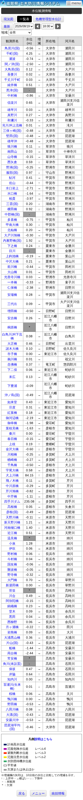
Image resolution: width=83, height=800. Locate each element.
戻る (21, 793)
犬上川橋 (12, 475)
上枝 (12, 444)
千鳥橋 (12, 465)
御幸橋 (12, 423)
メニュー (38, 793)
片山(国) (12, 643)
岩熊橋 (12, 632)
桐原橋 (12, 327)
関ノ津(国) (12, 64)
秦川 (12, 433)
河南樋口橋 (12, 527)
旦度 (12, 407)
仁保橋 (12, 287)
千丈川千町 (12, 79)
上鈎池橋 (12, 256)
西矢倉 (12, 162)
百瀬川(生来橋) (12, 686)
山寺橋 (12, 157)
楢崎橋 (12, 460)
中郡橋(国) (12, 214)
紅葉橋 (12, 412)
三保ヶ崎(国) (12, 130)
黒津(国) (12, 90)
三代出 (12, 304)
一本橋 (12, 282)
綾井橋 (12, 85)
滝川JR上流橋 (12, 125)
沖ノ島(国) (12, 395)
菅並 (12, 590)
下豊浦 (12, 386)
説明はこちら (43, 739)
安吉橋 (12, 318)
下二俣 (12, 370)
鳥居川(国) (12, 48)
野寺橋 (12, 574)
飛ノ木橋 (12, 480)
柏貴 (12, 198)
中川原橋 (12, 486)
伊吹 (12, 548)
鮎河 (12, 177)
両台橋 (12, 653)
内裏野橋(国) (12, 240)
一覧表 (24, 19)
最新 (7, 26)
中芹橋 (12, 496)
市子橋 (12, 354)
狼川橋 (12, 146)
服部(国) (12, 172)
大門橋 (12, 580)
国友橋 (12, 564)
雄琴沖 (12, 141)
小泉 (12, 543)
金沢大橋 (12, 449)
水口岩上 (12, 188)
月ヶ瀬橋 (12, 627)
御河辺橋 (12, 418)
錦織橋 (12, 606)
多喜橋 (12, 219)
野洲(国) (12, 167)
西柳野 (12, 622)
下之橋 (12, 246)
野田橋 (12, 704)
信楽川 (12, 102)
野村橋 (12, 554)
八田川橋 (12, 709)
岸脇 (12, 674)
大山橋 (12, 272)
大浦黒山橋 (12, 637)
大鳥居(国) (12, 69)
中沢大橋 (12, 261)
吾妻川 (12, 74)
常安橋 (12, 658)
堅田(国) (12, 136)
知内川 (12, 679)
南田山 (12, 151)
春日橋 (12, 439)
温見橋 (12, 538)
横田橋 (12, 209)
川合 (12, 596)
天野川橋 (12, 517)
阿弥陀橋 (12, 601)
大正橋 (12, 343)
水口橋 (12, 193)
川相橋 (12, 454)
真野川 (12, 115)
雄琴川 (12, 110)
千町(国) (12, 53)
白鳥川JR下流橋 (12, 336)
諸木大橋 (12, 348)
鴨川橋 (12, 699)
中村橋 (12, 95)
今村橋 (12, 559)
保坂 (12, 669)
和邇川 (12, 120)
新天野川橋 (12, 522)
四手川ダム (12, 501)
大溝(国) (12, 714)
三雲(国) (12, 204)
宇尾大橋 (12, 470)
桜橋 (12, 694)
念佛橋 (12, 364)
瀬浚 (12, 59)
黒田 (12, 616)
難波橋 (12, 569)
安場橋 (12, 295)
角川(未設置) (12, 664)
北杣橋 (12, 230)
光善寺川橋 (12, 277)
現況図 (8, 19)
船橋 (12, 648)
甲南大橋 (12, 225)
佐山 (12, 183)
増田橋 (12, 311)
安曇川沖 (12, 720)
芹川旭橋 (12, 491)
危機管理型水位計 (48, 19)
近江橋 (12, 533)
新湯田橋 (12, 585)
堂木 (12, 611)
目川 (12, 251)
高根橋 (12, 507)
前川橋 (12, 267)
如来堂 (12, 402)
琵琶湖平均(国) (12, 727)
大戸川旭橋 (12, 235)
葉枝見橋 (12, 428)
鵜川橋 (12, 359)
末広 (12, 377)
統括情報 (58, 793)
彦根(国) (12, 512)
